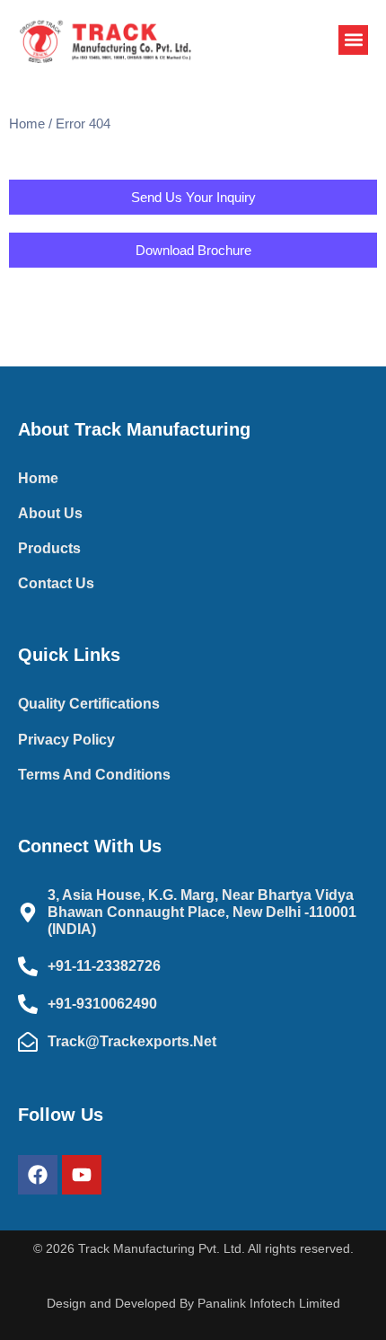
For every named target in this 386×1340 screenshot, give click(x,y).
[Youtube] (81, 1175)
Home (27, 123)
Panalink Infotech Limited (268, 1303)
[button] (353, 40)
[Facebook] (37, 1175)
